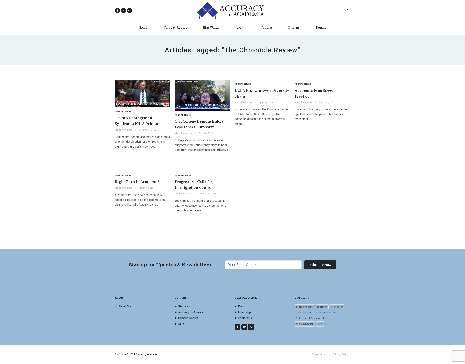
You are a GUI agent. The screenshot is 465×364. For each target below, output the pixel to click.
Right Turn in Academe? (137, 182)
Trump (326, 318)
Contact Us (245, 318)
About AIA (124, 306)
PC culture (314, 318)
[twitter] (251, 327)
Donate (242, 306)
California (301, 318)
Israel (319, 324)
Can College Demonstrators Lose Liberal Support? (199, 124)
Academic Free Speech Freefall (315, 93)
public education (305, 324)
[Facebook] (237, 327)
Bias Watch (185, 306)
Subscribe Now (320, 265)
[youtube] (129, 10)
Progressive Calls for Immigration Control (194, 185)
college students (305, 306)
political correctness (324, 312)
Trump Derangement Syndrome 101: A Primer (137, 121)
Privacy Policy (340, 354)
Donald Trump (303, 312)
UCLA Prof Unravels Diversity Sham (262, 93)
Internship (244, 312)
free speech (337, 306)
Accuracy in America (191, 312)
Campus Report (188, 318)
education (322, 306)
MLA (181, 324)
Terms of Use (319, 354)
